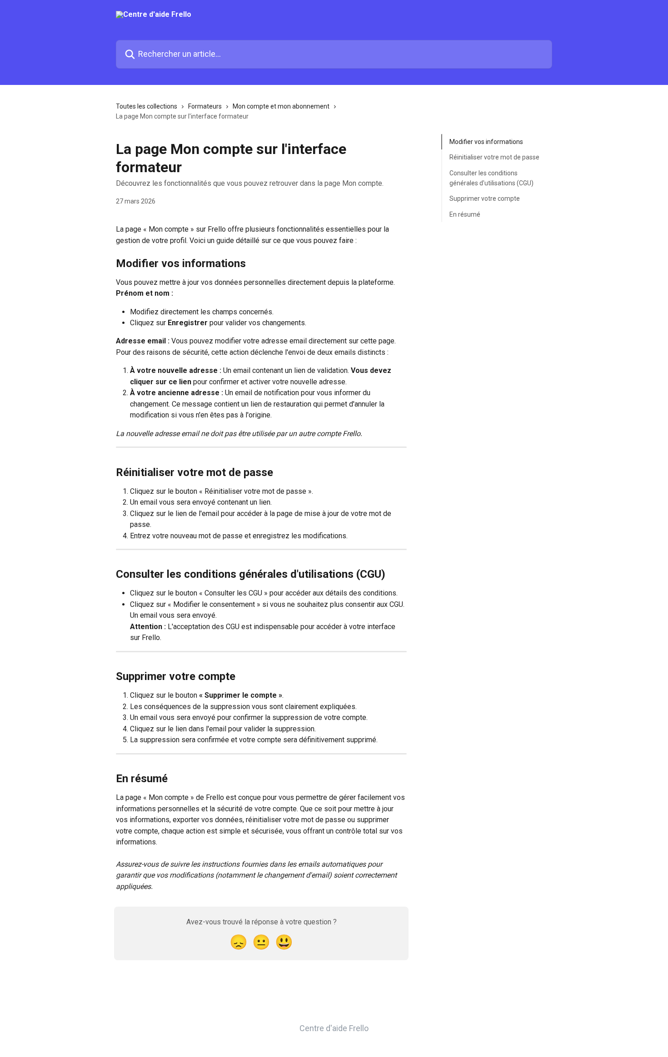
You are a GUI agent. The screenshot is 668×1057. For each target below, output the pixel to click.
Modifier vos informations (486, 141)
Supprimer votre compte (484, 198)
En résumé (464, 214)
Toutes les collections (146, 106)
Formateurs (205, 106)
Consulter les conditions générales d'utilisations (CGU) (491, 178)
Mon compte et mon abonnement (281, 106)
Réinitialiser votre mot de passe (494, 157)
